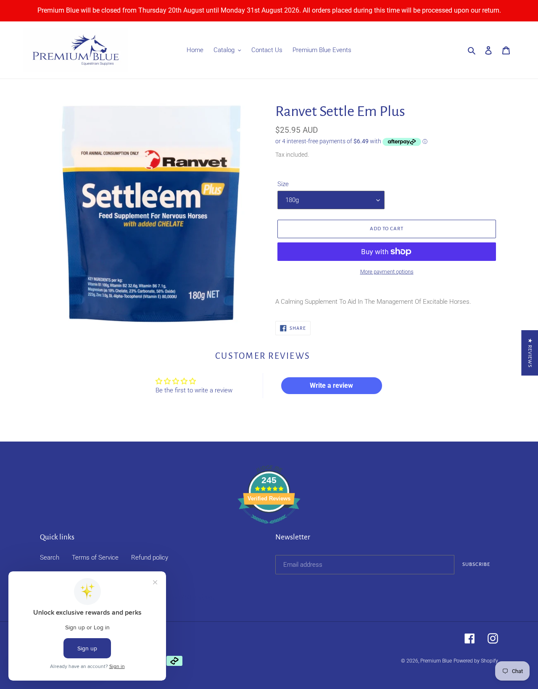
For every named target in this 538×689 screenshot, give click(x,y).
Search (49, 557)
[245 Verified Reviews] (269, 528)
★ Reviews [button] (530, 353)
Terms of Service (95, 557)
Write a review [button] (331, 385)
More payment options (387, 271)
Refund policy (149, 557)
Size (283, 184)
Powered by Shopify (476, 661)
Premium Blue (436, 661)
